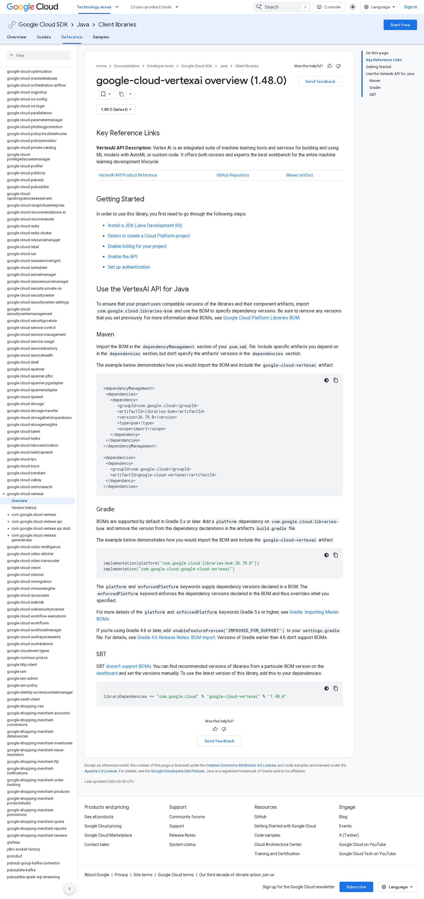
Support (176, 826)
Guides (44, 37)
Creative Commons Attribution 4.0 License (241, 765)
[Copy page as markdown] (121, 94)
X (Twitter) (349, 835)
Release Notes (182, 835)
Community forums (187, 816)
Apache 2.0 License (101, 771)
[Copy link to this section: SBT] (112, 654)
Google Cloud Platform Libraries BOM (261, 318)
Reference (71, 37)
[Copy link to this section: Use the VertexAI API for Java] (194, 289)
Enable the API (123, 256)
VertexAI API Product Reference (128, 175)
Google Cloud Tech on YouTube (367, 853)
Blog (343, 816)
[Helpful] (329, 66)
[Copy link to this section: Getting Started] (150, 199)
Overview (16, 37)
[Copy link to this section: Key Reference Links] (165, 133)
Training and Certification (277, 853)
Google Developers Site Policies (178, 771)
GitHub (260, 816)
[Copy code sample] (335, 380)
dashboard (107, 673)
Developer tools (160, 66)
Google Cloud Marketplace (108, 835)
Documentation (127, 66)
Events (345, 826)
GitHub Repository (233, 175)
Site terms (143, 874)
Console (332, 7)
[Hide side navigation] (69, 888)
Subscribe (356, 886)
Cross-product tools (151, 7)
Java (83, 24)
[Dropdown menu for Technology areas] (118, 7)
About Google (97, 874)
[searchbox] (39, 55)
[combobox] (282, 7)
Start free (400, 24)
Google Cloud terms (176, 874)
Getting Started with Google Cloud (285, 826)
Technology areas (94, 7)
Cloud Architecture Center (278, 844)
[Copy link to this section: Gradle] (120, 509)
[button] (37, 493)
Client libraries (117, 24)
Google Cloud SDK (43, 24)
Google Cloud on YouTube (362, 844)
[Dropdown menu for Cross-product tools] (178, 7)
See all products (99, 816)
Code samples (267, 835)
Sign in (410, 7)
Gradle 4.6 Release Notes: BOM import (176, 637)
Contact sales (97, 844)
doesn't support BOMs (128, 666)
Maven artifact (299, 175)
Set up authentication (129, 267)
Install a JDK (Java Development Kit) (145, 225)
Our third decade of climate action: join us (236, 874)
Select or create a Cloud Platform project (149, 236)
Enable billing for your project (137, 246)
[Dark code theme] (326, 380)
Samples (101, 37)
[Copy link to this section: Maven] (120, 334)
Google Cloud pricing (103, 826)
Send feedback (320, 81)
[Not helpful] (338, 66)
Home (101, 66)
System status (182, 844)
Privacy (121, 874)
